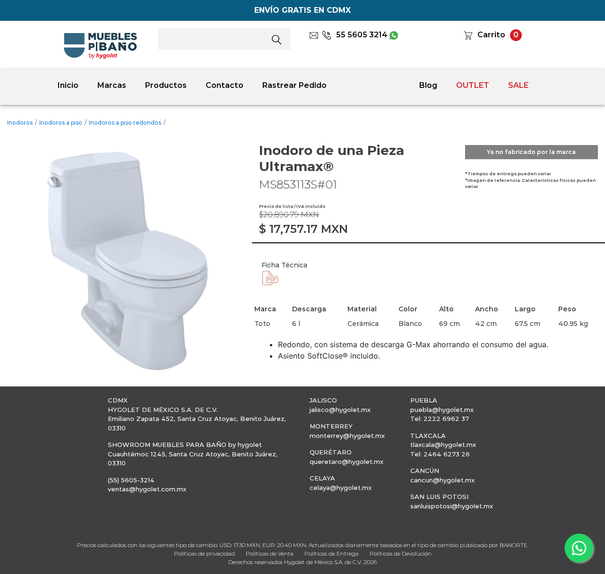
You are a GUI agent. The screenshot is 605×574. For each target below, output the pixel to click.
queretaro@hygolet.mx (346, 461)
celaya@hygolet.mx (341, 487)
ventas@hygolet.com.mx (147, 489)
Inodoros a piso (60, 122)
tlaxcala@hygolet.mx (443, 444)
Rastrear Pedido (294, 85)
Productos (166, 85)
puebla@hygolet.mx (442, 409)
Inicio (68, 85)
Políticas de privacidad (204, 553)
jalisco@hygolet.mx (340, 409)
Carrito (491, 34)
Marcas (111, 85)
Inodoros (20, 122)
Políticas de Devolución (401, 553)
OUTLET (472, 85)
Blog (428, 85)
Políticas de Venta (270, 553)
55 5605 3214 (361, 34)
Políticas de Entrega (331, 553)
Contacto (224, 85)
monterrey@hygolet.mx (347, 435)
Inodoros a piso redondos (125, 122)
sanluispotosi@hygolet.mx (451, 506)
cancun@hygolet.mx (442, 480)
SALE (518, 85)
